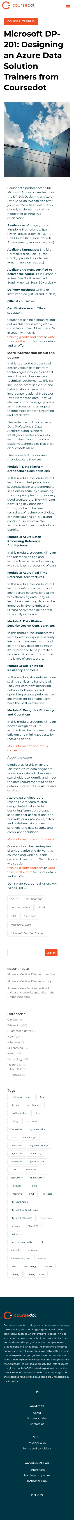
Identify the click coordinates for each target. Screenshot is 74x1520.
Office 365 (32, 1226)
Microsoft (30, 916)
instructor (30, 1169)
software (33, 1250)
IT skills (33, 1185)
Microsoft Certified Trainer (27, 933)
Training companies (37, 1475)
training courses (35, 1274)
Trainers (15, 1074)
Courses (13, 21)
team (14, 1266)
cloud (41, 907)
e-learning (36, 1153)
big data (15, 1105)
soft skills (15, 1250)
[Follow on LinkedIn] (37, 1392)
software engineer (20, 1258)
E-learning (14, 1025)
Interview (13, 1042)
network (15, 1226)
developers (17, 1145)
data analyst (29, 1137)
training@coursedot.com (25, 337)
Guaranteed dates (19, 1030)
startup (42, 1258)
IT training (16, 1193)
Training (28, 21)
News (11, 1053)
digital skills (17, 1153)
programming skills (21, 1242)
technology (30, 1266)
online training (18, 1234)
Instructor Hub (37, 1481)
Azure (14, 899)
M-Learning (15, 1048)
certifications (34, 899)
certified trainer (20, 907)
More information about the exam (31, 839)
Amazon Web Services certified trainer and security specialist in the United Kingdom (30, 992)
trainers (48, 1266)
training (15, 1274)
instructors (17, 1177)
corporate (31, 1121)
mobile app (46, 1218)
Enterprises (37, 1469)
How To (12, 1036)
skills (41, 1242)
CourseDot (17, 1129)
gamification (37, 1161)
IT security (16, 1185)
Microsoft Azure (21, 924)
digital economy (39, 1145)
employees (17, 1161)
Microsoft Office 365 (21, 1218)
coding (14, 1121)
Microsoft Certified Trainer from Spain (32, 974)
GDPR (14, 1169)
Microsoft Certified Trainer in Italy (29, 981)
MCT (13, 916)
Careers (12, 1019)
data (13, 1137)
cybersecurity (37, 1129)
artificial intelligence (21, 1097)
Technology (15, 1059)
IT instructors (37, 1177)
